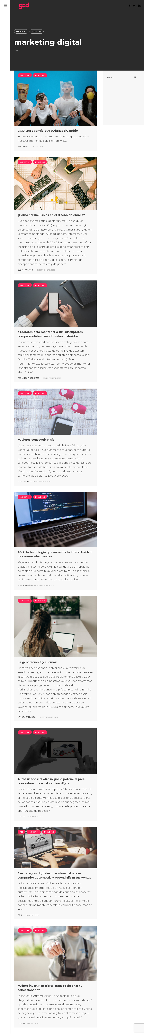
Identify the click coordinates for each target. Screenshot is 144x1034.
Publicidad (36, 32)
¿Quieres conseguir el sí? (36, 439)
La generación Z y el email (37, 662)
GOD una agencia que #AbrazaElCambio (48, 130)
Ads (21, 832)
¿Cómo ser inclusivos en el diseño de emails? (51, 215)
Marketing (21, 32)
